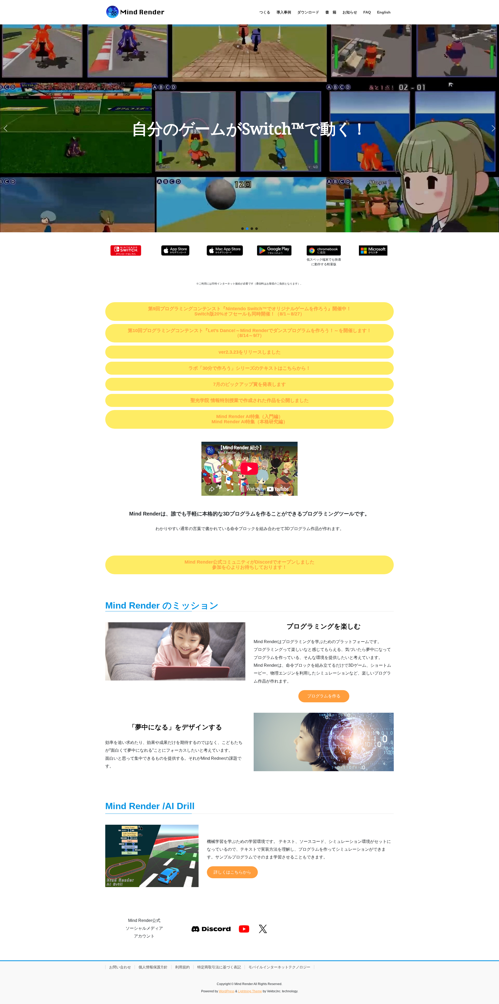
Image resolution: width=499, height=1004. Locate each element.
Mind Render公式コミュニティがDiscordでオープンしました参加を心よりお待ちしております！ (249, 564)
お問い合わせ (120, 967)
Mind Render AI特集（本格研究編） (250, 421)
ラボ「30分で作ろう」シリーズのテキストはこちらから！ (249, 368)
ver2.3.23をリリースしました (252, 352)
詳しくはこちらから (232, 872)
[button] (5, 128)
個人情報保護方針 (153, 967)
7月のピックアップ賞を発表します (249, 384)
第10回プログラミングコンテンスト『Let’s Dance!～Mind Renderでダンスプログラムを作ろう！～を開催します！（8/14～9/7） (249, 333)
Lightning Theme (250, 991)
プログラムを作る (323, 696)
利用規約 (182, 967)
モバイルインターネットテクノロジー (279, 967)
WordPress (226, 991)
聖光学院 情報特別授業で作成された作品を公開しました (252, 400)
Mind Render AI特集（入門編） (249, 416)
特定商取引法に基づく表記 (219, 967)
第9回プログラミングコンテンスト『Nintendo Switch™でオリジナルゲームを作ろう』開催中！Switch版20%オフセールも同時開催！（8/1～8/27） (249, 311)
